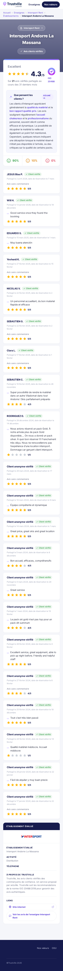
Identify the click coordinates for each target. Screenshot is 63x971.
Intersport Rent (35, 12)
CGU (54, 948)
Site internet (19, 907)
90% (15, 160)
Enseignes (34, 4)
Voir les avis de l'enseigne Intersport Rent (31, 916)
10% (34, 160)
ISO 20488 (51, 80)
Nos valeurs (50, 4)
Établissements (11, 16)
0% (53, 160)
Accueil (6, 12)
